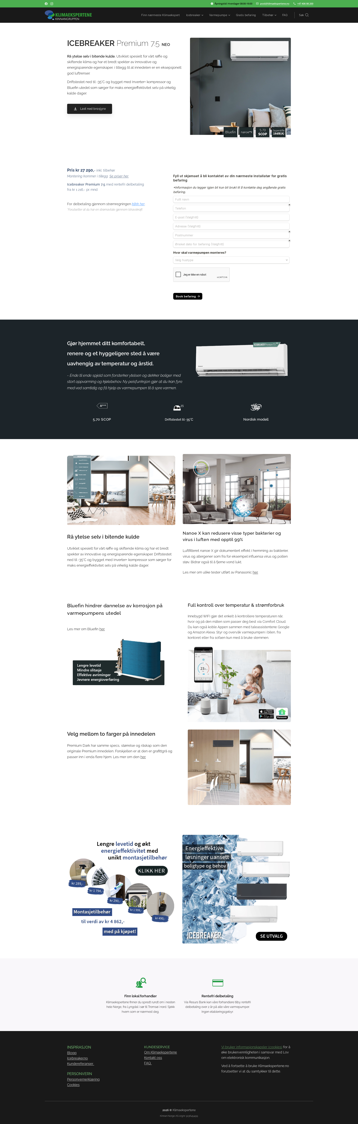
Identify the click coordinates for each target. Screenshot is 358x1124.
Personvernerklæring (83, 1079)
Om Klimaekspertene (160, 1052)
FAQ (148, 1063)
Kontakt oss (153, 1058)
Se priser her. (119, 176)
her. (255, 572)
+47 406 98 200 (305, 3)
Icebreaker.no (77, 1058)
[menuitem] (160, 15)
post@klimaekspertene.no (274, 3)
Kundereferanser (80, 1064)
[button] (303, 15)
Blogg (71, 1053)
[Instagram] (51, 4)
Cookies (73, 1085)
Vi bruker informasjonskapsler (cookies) (251, 1047)
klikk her (138, 204)
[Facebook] (46, 4)
